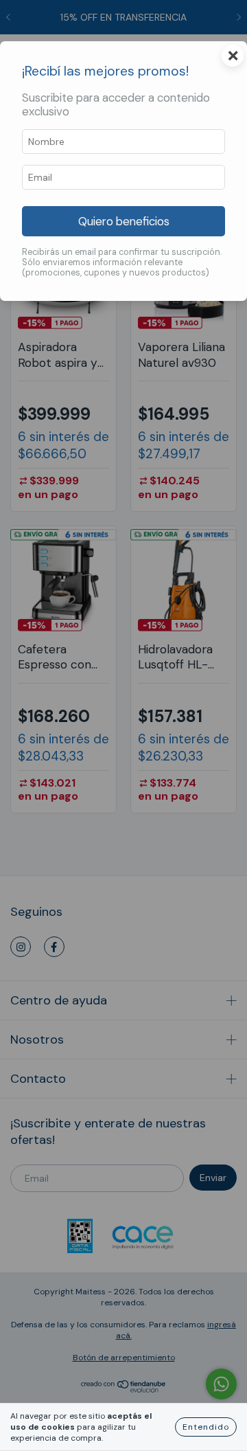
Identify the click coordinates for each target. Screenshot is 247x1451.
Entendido (206, 1426)
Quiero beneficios (123, 221)
